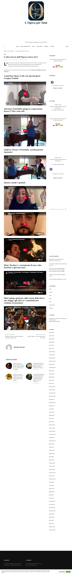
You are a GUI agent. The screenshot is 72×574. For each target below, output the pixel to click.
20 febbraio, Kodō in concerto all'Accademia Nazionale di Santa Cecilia (14, 337)
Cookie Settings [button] (62, 571)
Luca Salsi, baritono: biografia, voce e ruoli (57, 279)
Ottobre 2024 (51, 399)
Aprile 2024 (51, 418)
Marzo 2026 (51, 348)
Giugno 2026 (51, 338)
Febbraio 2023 (52, 463)
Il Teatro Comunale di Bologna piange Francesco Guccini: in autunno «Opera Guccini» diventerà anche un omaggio (18, 366)
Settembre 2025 (52, 367)
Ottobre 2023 (51, 437)
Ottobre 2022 (51, 475)
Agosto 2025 (51, 370)
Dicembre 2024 (52, 393)
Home (17, 46)
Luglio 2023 (51, 447)
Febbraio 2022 (52, 501)
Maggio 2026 (51, 342)
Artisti (50, 289)
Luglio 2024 (51, 408)
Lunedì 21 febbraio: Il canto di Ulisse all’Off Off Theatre (36, 337)
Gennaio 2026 (52, 354)
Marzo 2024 (51, 421)
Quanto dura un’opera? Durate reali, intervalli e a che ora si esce (56, 260)
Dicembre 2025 (52, 358)
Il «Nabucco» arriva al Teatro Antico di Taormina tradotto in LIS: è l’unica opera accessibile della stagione (18, 377)
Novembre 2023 (52, 434)
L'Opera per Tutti (36, 22)
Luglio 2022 (51, 485)
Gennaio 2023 (52, 466)
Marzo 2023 (51, 459)
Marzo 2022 (51, 498)
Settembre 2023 (52, 440)
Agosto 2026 (51, 332)
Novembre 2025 (52, 361)
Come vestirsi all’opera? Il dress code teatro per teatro (58, 264)
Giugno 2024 (51, 412)
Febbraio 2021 (52, 526)
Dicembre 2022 (52, 469)
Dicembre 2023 (52, 431)
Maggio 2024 (51, 415)
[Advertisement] (36, 33)
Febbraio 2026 (52, 351)
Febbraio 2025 (52, 386)
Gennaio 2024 (52, 428)
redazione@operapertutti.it (54, 321)
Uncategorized (52, 305)
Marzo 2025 (51, 383)
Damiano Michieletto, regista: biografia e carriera (57, 275)
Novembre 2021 (52, 510)
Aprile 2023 (51, 456)
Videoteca (46, 46)
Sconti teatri (39, 46)
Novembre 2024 (52, 396)
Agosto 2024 (51, 405)
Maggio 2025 (51, 377)
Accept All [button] (68, 571)
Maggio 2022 (51, 491)
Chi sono (52, 46)
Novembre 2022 (52, 472)
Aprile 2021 (51, 520)
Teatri (50, 301)
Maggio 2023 (51, 453)
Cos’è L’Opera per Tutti (25, 46)
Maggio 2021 (51, 517)
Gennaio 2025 (52, 389)
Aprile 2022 (51, 494)
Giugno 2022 (51, 488)
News (33, 46)
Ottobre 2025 (51, 364)
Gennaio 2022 (52, 504)
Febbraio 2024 (52, 424)
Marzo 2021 (51, 523)
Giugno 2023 (51, 450)
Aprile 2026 (51, 345)
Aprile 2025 (51, 380)
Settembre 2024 (52, 402)
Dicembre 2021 (52, 507)
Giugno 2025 (51, 373)
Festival (50, 292)
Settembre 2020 (52, 529)
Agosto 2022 (51, 482)
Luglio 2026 (51, 335)
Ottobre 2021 (51, 514)
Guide (50, 295)
